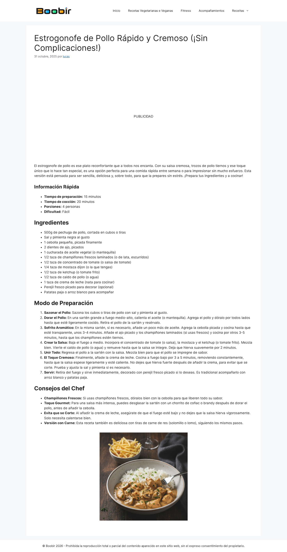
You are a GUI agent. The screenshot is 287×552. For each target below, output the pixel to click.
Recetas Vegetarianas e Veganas (150, 10)
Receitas (238, 10)
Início (116, 10)
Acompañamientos (211, 10)
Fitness (186, 10)
